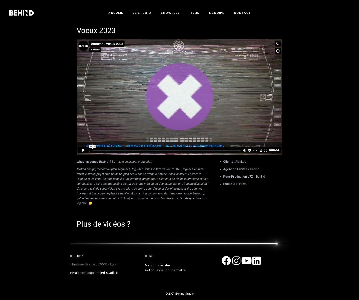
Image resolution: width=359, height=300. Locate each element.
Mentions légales (157, 265)
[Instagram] (236, 260)
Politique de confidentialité (165, 270)
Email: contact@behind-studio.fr (94, 273)
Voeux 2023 (96, 30)
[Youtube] (246, 260)
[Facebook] (226, 260)
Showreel (170, 13)
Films (194, 13)
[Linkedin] (256, 260)
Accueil (115, 13)
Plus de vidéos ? (104, 224)
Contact (242, 13)
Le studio (142, 13)
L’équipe (216, 13)
